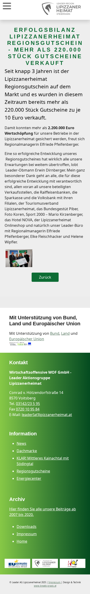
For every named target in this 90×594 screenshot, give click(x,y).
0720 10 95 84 (27, 409)
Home (22, 541)
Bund (54, 333)
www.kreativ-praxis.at (45, 585)
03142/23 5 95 (28, 403)
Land (65, 333)
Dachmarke (27, 450)
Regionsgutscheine (33, 471)
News (21, 443)
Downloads (26, 526)
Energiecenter (29, 478)
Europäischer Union (26, 338)
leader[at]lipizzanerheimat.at (47, 414)
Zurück (45, 277)
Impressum (27, 533)
